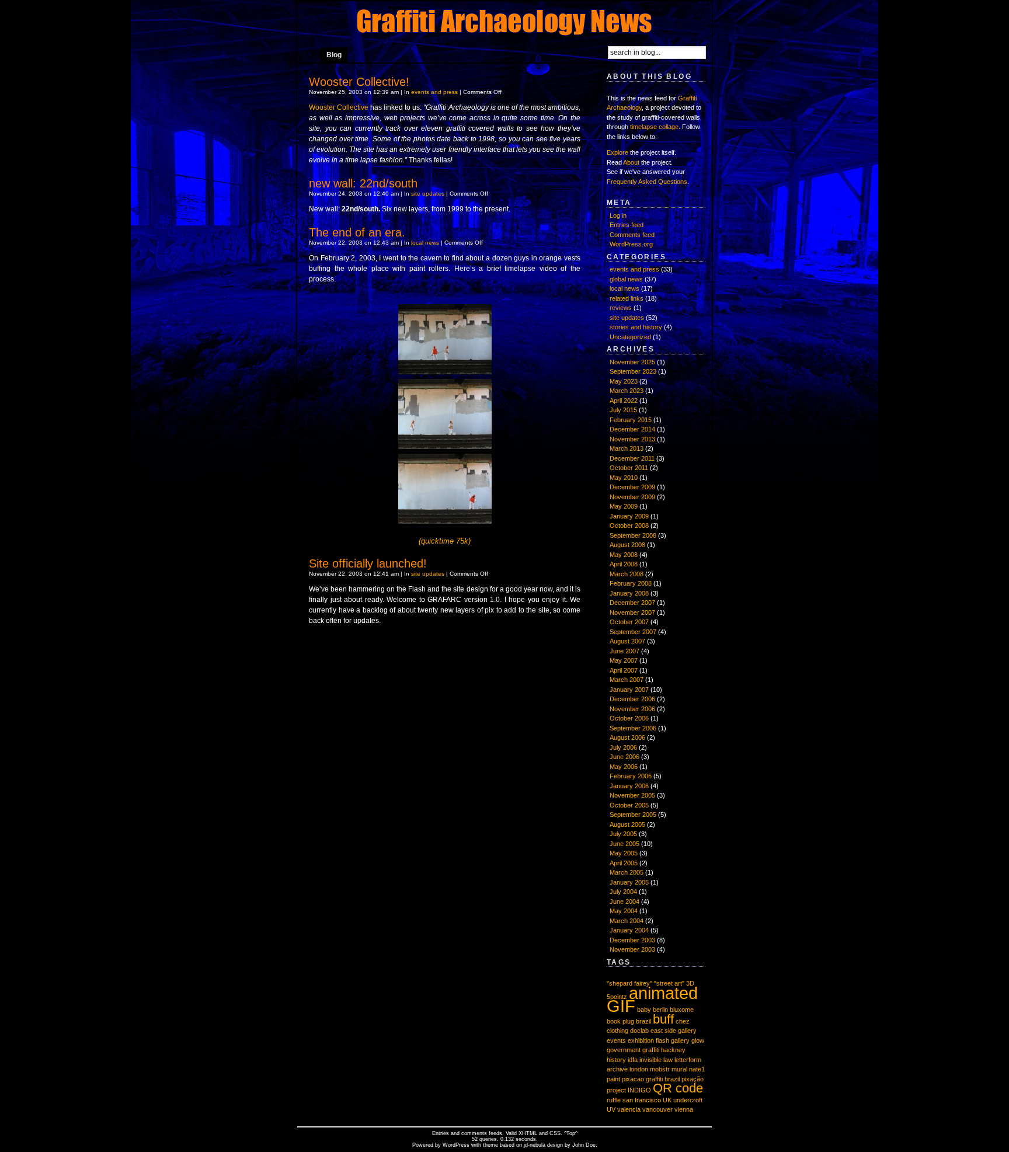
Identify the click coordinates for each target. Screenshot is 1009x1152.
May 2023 (624, 381)
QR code (678, 1088)
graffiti (650, 1049)
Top (570, 1133)
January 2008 (629, 593)
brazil (643, 1021)
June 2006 (624, 756)
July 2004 (623, 891)
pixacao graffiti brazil (651, 1079)
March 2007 (626, 679)
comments (474, 1133)
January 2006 (629, 785)
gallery (680, 1040)
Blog (334, 55)
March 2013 (626, 448)
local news (425, 242)
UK (667, 1100)
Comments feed (632, 234)
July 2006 (623, 747)
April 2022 (624, 400)
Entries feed (626, 224)
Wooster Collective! (359, 81)
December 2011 (632, 458)
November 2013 (632, 439)
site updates (427, 193)
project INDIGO (629, 1090)
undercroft (687, 1100)
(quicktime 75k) (445, 541)
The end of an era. (357, 232)
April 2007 (624, 670)
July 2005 (623, 833)
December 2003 (632, 940)
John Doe (584, 1145)
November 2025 (632, 362)
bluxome (682, 1009)
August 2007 (627, 641)
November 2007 (632, 612)
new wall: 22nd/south (363, 183)
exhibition (641, 1040)
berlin (660, 1009)
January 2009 (629, 516)
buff (663, 1019)
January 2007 (629, 689)
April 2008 (624, 564)
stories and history (636, 326)
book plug (620, 1021)
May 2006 (624, 766)
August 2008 (627, 544)
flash (662, 1040)
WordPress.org (631, 244)
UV (611, 1109)
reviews (621, 307)
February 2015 (631, 419)
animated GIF (652, 999)
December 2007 (632, 602)
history (616, 1059)
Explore (617, 152)
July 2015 (623, 409)
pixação (692, 1079)
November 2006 (632, 708)
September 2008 (633, 535)
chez (683, 1021)
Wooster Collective (338, 107)
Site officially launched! (368, 563)
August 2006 (627, 737)
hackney (673, 1049)
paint (613, 1079)
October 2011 (629, 467)
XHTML (528, 1133)
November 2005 (632, 795)
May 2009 (624, 506)
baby (644, 1009)
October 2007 (629, 621)
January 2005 (629, 882)
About (631, 162)
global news (626, 279)
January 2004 (629, 930)
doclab (639, 1030)
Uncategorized (630, 336)
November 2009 (632, 496)
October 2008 (629, 525)
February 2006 (631, 775)
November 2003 (632, 949)
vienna (683, 1109)
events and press (434, 92)
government (624, 1049)
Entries (440, 1133)
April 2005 (624, 862)
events (616, 1040)
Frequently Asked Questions (647, 181)
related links (626, 298)
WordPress (456, 1145)
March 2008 (626, 573)
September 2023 (633, 371)
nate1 (697, 1069)
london (638, 1069)
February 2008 (631, 583)
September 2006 (633, 728)
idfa (633, 1059)
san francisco (641, 1100)
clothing (617, 1030)
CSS (555, 1133)
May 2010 (624, 477)
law (668, 1059)
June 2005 (624, 843)
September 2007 (633, 631)
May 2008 (624, 554)
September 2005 (633, 814)
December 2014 (632, 429)
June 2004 (624, 901)
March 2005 (626, 872)
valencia (629, 1109)
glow (697, 1040)
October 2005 (629, 805)
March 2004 (626, 920)
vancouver (657, 1109)
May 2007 (624, 660)
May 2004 (624, 910)
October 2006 (629, 718)
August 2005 (627, 824)
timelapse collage (654, 126)
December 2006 (632, 698)
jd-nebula (534, 1145)
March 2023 (626, 390)
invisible (650, 1059)
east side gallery (673, 1030)
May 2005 (624, 853)
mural (679, 1069)
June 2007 (624, 651)
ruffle (614, 1100)
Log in (618, 215)
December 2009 (632, 486)
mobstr (660, 1069)
